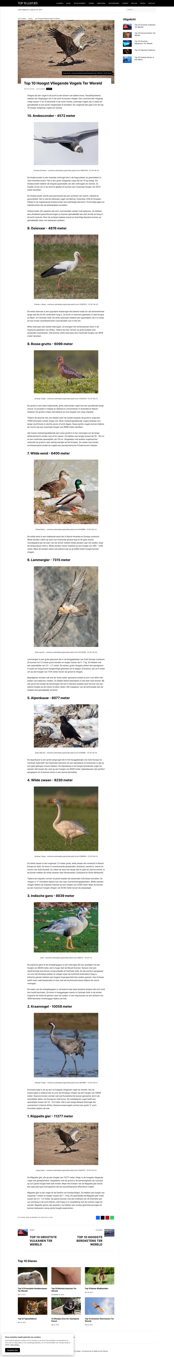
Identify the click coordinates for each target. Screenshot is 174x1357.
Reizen (142, 3)
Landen (125, 3)
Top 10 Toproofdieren (27, 1319)
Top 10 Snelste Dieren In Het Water (144, 58)
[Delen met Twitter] (102, 1218)
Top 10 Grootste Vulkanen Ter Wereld (145, 26)
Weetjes (151, 3)
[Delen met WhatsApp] (112, 1218)
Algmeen (59, 3)
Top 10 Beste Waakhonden (96, 1288)
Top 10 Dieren (27, 1261)
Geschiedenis (114, 3)
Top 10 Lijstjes (27, 3)
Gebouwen (101, 3)
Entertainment (80, 3)
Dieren (91, 3)
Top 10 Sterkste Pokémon (145, 50)
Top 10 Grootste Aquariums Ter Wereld (143, 42)
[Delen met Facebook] (98, 1218)
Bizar (68, 3)
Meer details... (15, 1345)
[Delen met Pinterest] (107, 1218)
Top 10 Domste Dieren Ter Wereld (145, 34)
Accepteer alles (12, 1350)
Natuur (134, 3)
